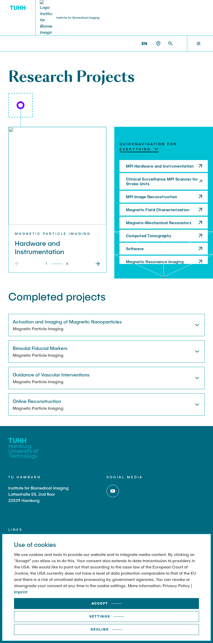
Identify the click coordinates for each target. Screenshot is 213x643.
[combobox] (139, 149)
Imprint (20, 591)
